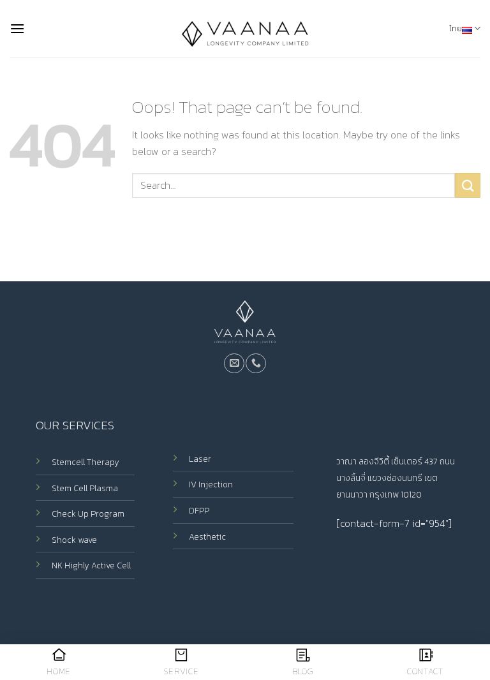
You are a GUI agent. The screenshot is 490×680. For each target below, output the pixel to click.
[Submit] (467, 185)
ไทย (455, 28)
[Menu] (17, 28)
